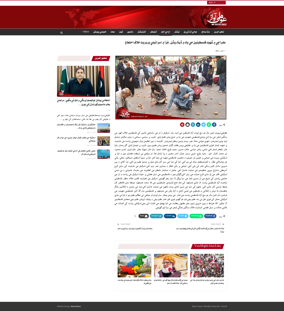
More (86, 32)
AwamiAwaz (76, 306)
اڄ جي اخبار (165, 32)
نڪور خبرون (219, 32)
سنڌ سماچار (205, 32)
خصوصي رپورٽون (99, 32)
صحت (113, 32)
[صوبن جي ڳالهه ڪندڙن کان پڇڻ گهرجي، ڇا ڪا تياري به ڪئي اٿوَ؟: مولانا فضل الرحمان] (171, 265)
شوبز (121, 32)
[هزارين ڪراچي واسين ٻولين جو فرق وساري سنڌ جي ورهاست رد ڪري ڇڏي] (207, 265)
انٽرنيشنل (142, 32)
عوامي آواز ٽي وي (190, 32)
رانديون (130, 32)
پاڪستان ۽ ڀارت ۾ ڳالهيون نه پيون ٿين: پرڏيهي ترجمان (134, 229)
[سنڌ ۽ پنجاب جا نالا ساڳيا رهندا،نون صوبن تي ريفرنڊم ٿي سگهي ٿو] (134, 265)
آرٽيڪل (153, 32)
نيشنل (176, 32)
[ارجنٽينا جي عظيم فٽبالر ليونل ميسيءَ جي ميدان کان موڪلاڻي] (103, 141)
